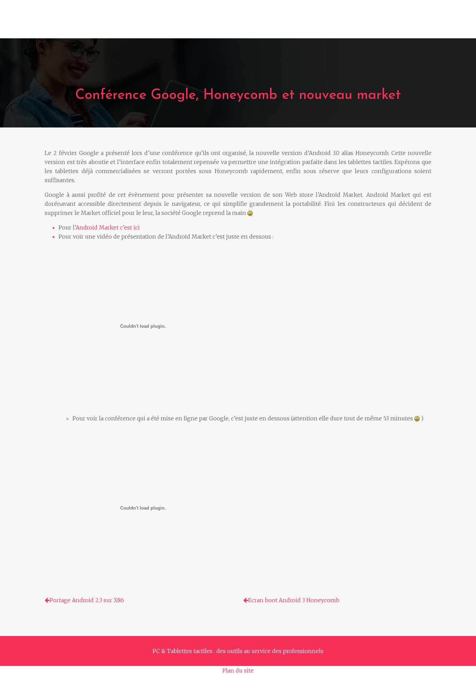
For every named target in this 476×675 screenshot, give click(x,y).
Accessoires (320, 22)
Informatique (128, 22)
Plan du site (238, 670)
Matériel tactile (182, 22)
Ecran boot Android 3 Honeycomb (293, 600)
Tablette (227, 22)
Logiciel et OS (271, 22)
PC (93, 22)
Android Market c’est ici (108, 227)
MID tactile (365, 22)
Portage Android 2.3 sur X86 (86, 600)
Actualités (407, 22)
